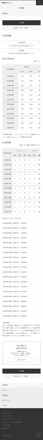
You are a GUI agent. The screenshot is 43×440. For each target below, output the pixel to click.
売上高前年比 (21, 42)
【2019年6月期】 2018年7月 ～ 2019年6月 (14, 257)
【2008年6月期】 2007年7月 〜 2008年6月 (14, 306)
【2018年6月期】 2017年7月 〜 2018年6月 (14, 262)
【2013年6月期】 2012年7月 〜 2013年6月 (14, 282)
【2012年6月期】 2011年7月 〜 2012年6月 (14, 286)
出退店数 (21, 50)
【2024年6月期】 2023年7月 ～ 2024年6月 (14, 233)
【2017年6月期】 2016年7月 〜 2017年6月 (14, 267)
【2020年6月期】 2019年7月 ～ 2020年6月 (14, 252)
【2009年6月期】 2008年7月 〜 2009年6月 (14, 301)
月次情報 (21, 22)
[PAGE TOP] (39, 435)
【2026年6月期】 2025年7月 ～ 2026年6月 (14, 223)
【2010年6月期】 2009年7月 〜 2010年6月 (14, 296)
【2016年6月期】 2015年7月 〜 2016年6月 (14, 272)
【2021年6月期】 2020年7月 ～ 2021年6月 (14, 247)
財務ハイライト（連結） (21, 28)
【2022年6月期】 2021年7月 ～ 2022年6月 (14, 242)
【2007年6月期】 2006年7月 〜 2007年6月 (14, 311)
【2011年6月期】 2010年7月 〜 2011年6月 (14, 291)
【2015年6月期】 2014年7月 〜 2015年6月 (14, 277)
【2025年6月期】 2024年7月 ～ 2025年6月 (14, 228)
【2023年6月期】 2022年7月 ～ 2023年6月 (14, 238)
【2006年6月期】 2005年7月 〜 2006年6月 (14, 316)
